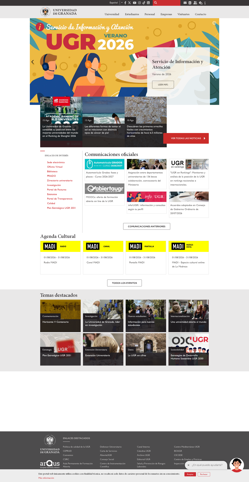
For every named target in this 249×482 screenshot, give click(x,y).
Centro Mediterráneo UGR (187, 446)
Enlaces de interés (56, 156)
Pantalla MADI (146, 257)
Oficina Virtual (55, 166)
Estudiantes (132, 14)
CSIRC (66, 459)
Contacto (200, 14)
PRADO (51, 175)
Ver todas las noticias (186, 138)
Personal (150, 14)
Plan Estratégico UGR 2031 (61, 207)
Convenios (68, 455)
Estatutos (52, 194)
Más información (46, 478)
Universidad (112, 14)
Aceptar (190, 474)
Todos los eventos (124, 283)
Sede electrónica (56, 162)
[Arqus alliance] (50, 464)
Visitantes (183, 14)
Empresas (166, 14)
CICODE (178, 455)
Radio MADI (60, 257)
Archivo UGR (143, 455)
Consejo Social (107, 459)
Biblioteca (52, 171)
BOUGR (178, 451)
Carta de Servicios (108, 451)
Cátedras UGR (144, 451)
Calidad (51, 203)
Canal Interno (143, 446)
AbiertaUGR (106, 455)
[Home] (58, 12)
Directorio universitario (59, 180)
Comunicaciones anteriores (146, 226)
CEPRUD (67, 451)
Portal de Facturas (56, 189)
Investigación (54, 185)
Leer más (163, 84)
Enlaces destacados (76, 438)
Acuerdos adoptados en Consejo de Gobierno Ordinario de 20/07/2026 (187, 209)
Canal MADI (103, 257)
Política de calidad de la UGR (76, 446)
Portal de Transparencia (59, 198)
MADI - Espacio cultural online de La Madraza (189, 257)
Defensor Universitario (111, 446)
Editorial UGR (143, 459)
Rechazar (204, 474)
